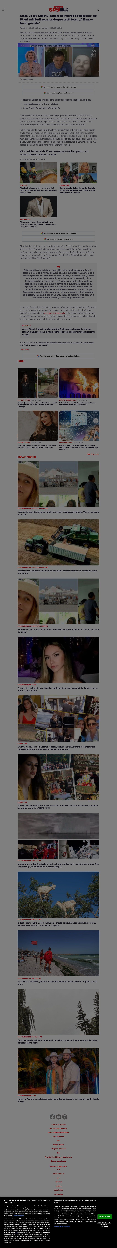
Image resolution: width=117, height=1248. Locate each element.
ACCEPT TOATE (104, 1217)
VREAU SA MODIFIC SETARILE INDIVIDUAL (104, 1225)
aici (17, 1233)
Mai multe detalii (19, 1216)
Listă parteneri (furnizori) (62, 1226)
